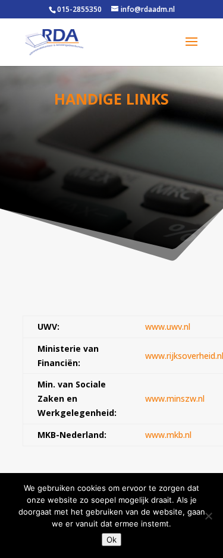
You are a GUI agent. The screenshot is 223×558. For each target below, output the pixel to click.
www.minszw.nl (175, 398)
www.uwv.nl (167, 326)
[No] (208, 516)
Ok (111, 539)
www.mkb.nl (168, 434)
